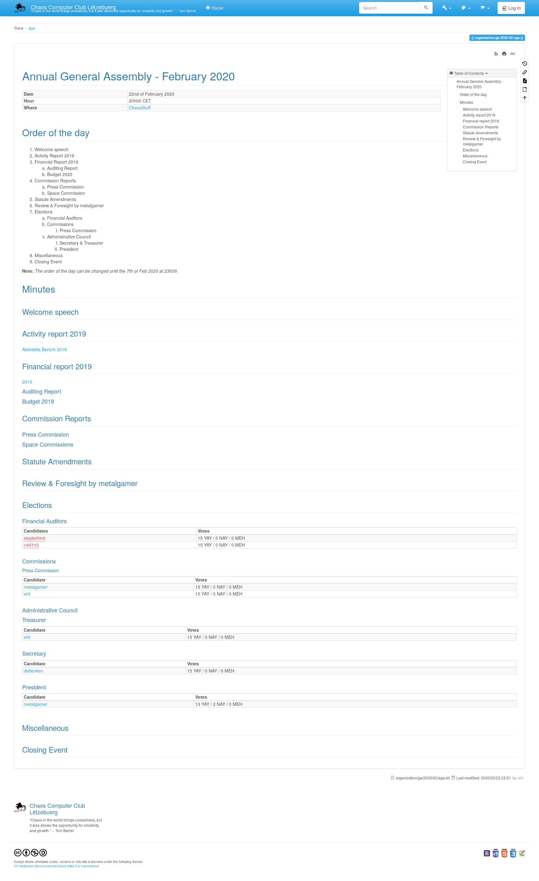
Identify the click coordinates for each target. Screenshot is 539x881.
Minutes (466, 102)
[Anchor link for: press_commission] (72, 434)
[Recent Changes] (496, 53)
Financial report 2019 (481, 120)
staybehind (34, 538)
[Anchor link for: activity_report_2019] (90, 333)
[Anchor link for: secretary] (49, 653)
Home (216, 8)
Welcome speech (477, 109)
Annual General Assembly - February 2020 (480, 84)
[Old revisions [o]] (525, 63)
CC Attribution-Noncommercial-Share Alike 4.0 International (56, 866)
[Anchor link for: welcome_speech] (82, 311)
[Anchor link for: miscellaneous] (72, 727)
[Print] (504, 53)
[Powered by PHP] (496, 852)
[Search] (426, 8)
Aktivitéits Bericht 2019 (44, 349)
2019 (27, 382)
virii (27, 594)
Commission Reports (480, 126)
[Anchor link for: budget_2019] (57, 401)
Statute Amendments (480, 132)
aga (31, 28)
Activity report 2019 (479, 114)
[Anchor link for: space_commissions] (76, 444)
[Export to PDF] (525, 80)
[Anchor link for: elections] (56, 505)
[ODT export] (525, 89)
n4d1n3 (31, 545)
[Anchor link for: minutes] (60, 288)
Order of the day (473, 94)
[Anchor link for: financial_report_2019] (95, 366)
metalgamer (35, 587)
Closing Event (475, 161)
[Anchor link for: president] (48, 687)
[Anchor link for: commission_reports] (95, 418)
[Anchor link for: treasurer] (48, 619)
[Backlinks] (525, 71)
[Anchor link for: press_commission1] (61, 570)
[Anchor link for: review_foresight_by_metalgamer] (141, 483)
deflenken (33, 671)
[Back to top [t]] (525, 97)
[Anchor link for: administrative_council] (80, 610)
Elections (470, 149)
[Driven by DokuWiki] (522, 852)
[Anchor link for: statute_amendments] (95, 461)
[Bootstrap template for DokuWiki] (487, 852)
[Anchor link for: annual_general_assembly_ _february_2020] (240, 75)
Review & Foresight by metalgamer (482, 141)
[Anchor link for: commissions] (58, 561)
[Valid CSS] (513, 852)
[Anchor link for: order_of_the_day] (94, 132)
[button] (446, 8)
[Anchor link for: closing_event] (71, 749)
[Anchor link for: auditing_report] (64, 391)
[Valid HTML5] (504, 852)
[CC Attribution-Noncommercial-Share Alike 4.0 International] (30, 852)
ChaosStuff (139, 107)
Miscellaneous (475, 155)
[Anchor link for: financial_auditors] (69, 521)
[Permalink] (512, 53)
